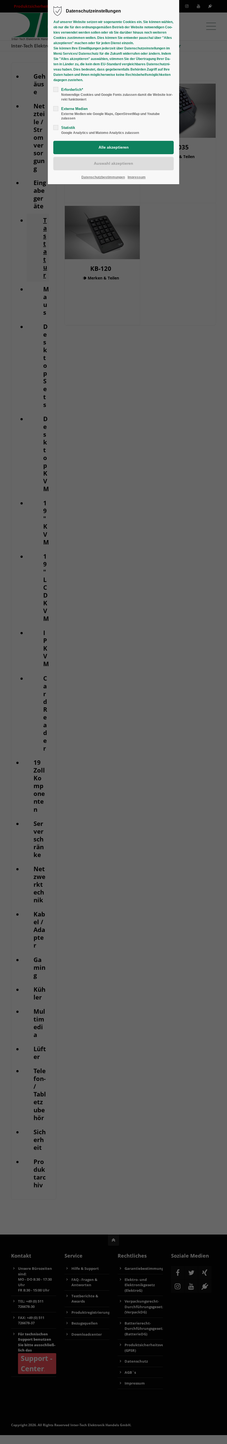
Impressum (137, 177)
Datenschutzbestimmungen (103, 177)
